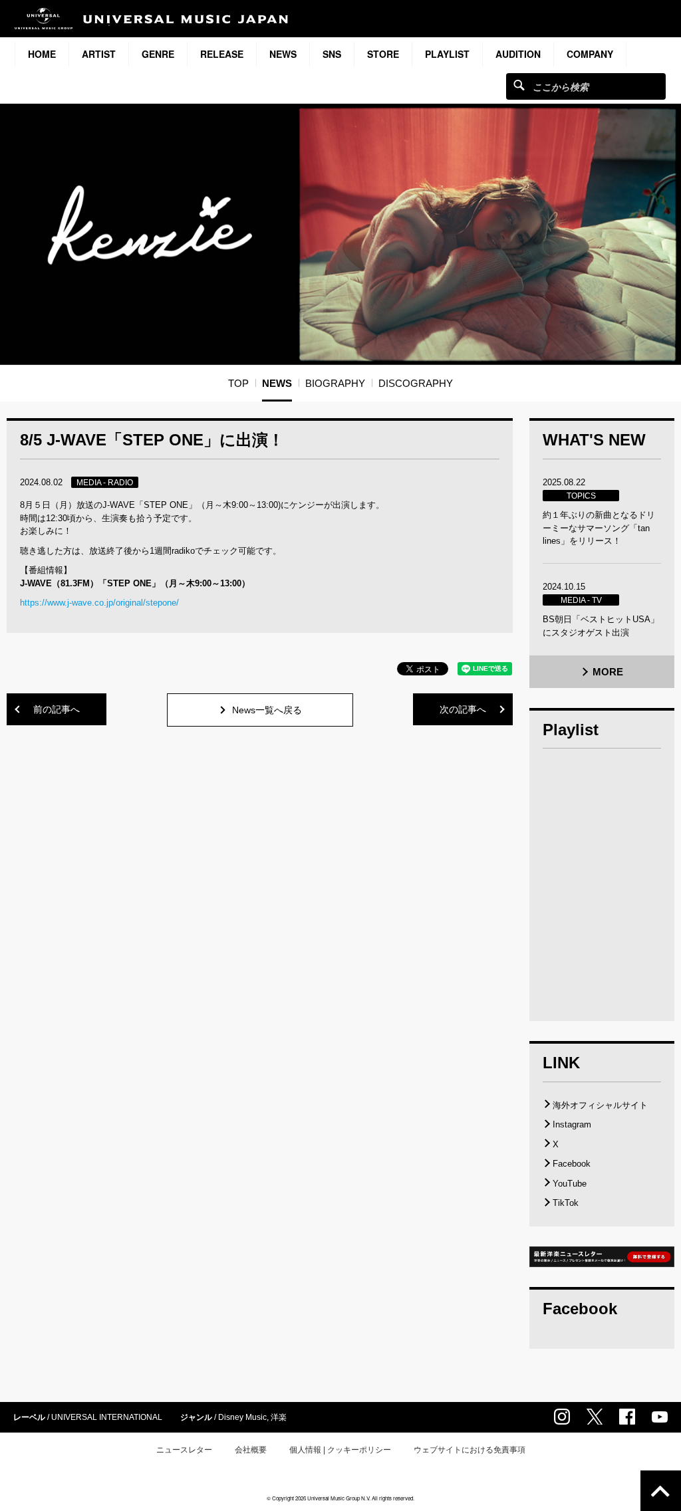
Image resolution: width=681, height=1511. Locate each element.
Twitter (595, 1417)
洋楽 (279, 1417)
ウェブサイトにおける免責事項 (469, 1450)
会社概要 (251, 1450)
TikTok (566, 1203)
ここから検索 (519, 84)
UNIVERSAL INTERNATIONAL (106, 1417)
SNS (332, 53)
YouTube (570, 1184)
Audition (518, 53)
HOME (42, 53)
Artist (99, 53)
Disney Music (242, 1417)
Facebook (572, 1164)
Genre (158, 53)
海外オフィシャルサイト (600, 1105)
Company (590, 53)
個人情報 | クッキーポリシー (340, 1450)
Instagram (572, 1124)
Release (221, 53)
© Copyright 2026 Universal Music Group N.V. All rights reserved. (340, 1498)
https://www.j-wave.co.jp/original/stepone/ (99, 603)
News (283, 53)
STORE (383, 53)
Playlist (447, 53)
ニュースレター (184, 1450)
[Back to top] (660, 1490)
